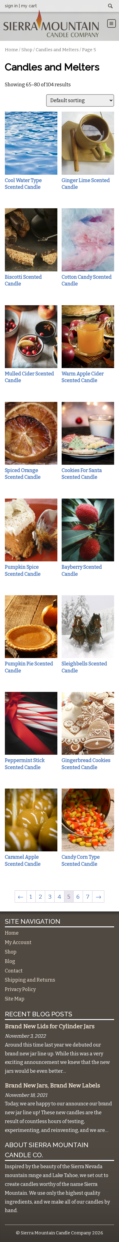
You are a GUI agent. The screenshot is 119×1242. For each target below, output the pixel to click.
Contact (14, 971)
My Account (18, 942)
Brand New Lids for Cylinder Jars (50, 1026)
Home (11, 49)
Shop (26, 49)
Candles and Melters (57, 49)
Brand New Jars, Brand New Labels (52, 1085)
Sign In (11, 5)
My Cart (29, 5)
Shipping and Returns (30, 980)
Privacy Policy (20, 989)
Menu (111, 23)
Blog (10, 961)
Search (110, 6)
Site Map (14, 999)
